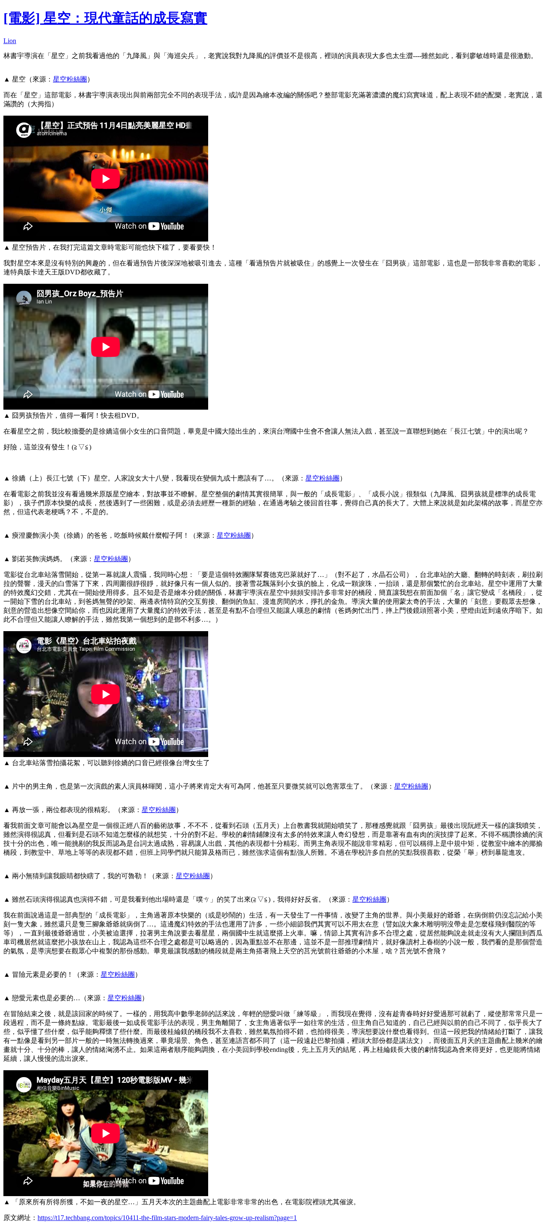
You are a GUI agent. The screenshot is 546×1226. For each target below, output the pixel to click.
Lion (9, 40)
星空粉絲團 (70, 79)
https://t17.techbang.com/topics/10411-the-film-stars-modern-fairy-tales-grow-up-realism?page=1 (167, 1217)
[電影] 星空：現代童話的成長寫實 (105, 18)
